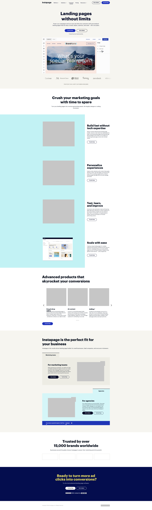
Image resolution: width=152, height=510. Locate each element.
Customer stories (71, 3)
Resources (83, 2)
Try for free (105, 2)
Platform (56, 2)
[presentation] (44, 305)
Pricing (77, 2)
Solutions (63, 2)
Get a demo (96, 2)
